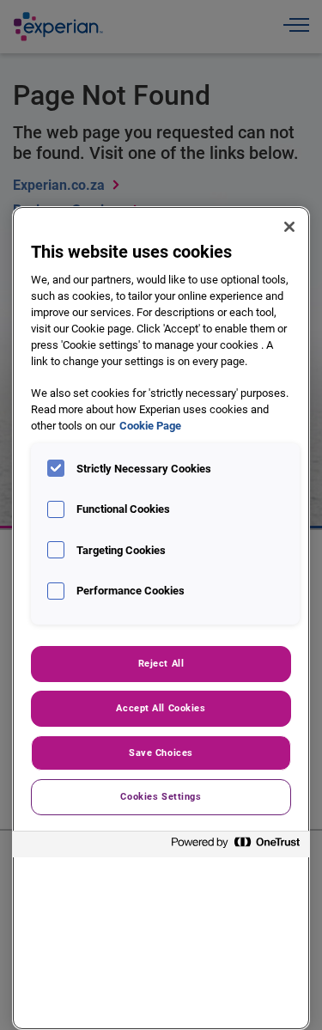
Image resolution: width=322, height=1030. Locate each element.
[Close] (289, 227)
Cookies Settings (160, 796)
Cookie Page (150, 425)
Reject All (161, 663)
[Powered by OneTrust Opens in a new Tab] (236, 846)
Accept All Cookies (160, 708)
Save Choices (161, 753)
